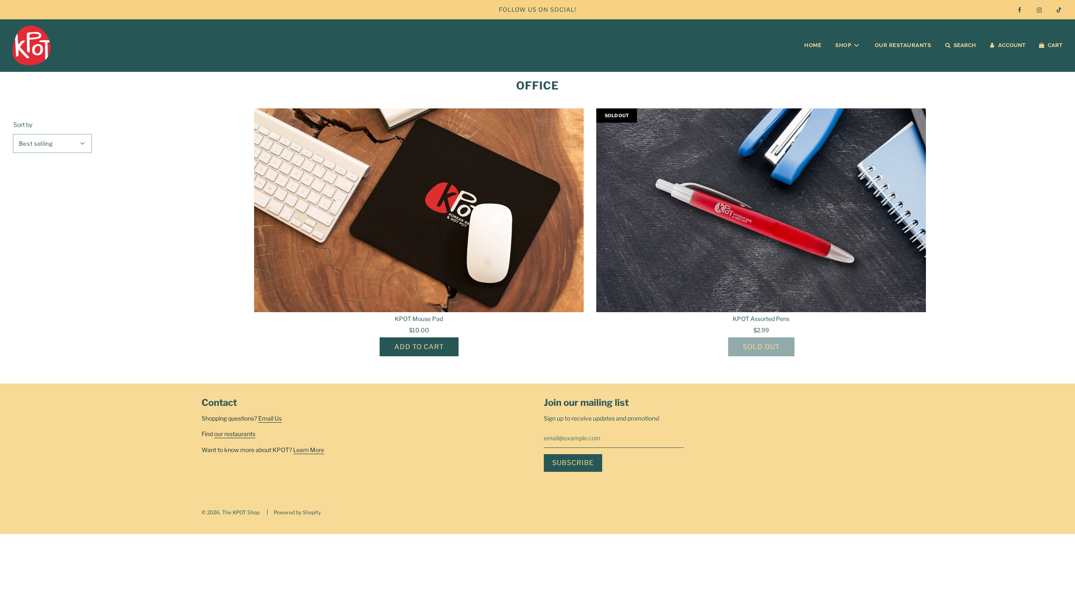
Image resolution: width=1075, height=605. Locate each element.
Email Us (270, 418)
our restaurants (234, 433)
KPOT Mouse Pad (419, 318)
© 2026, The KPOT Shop (231, 512)
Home (812, 45)
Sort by (22, 125)
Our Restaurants (903, 45)
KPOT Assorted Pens (761, 318)
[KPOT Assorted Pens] (761, 210)
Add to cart (419, 347)
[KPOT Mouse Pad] (419, 210)
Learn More (308, 449)
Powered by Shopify (297, 512)
